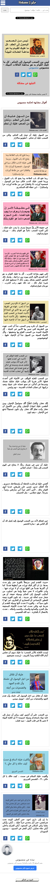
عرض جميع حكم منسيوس (25, 868)
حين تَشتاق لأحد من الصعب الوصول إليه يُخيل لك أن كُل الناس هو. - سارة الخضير (25, 522)
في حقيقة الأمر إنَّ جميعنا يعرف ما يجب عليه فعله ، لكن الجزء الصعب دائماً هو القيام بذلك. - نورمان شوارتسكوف (25, 230)
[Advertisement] (25, 26)
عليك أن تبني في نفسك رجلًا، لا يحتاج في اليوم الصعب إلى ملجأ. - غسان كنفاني (25, 466)
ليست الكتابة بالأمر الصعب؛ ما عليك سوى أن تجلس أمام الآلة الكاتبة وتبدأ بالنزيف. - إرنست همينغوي (25, 654)
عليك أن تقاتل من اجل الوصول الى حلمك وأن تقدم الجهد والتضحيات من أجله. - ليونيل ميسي (25, 697)
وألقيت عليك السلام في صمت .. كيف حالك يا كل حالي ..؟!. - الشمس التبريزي (25, 778)
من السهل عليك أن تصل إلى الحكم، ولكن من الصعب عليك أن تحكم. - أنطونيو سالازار (25, 136)
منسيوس (34, 67)
